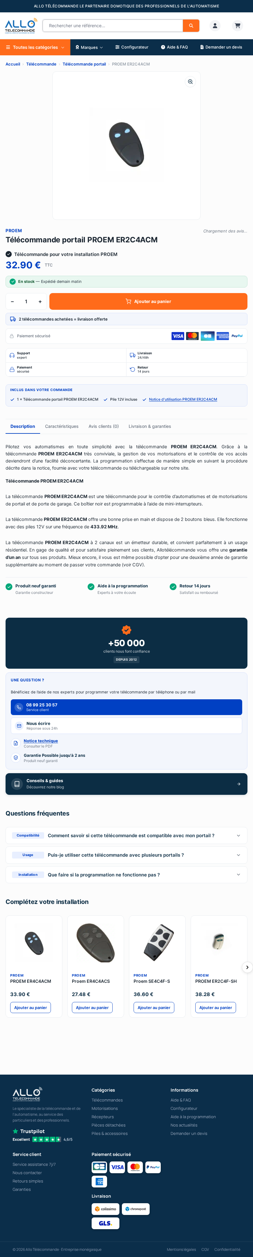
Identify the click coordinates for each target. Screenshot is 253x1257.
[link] (215, 25)
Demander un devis (189, 1133)
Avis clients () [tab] (104, 426)
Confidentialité (227, 1249)
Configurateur (184, 1108)
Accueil (13, 64)
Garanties (22, 1189)
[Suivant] (247, 967)
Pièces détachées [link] (109, 1125)
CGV (205, 1249)
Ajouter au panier (152, 301)
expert (23, 355)
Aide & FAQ (181, 1100)
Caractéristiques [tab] (62, 426)
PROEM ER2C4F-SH (216, 981)
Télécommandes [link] (107, 1100)
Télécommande (41, 64)
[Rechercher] (191, 25)
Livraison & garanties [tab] (150, 426)
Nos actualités (184, 1125)
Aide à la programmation (193, 1116)
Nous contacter (27, 1172)
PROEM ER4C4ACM (30, 981)
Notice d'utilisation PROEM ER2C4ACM (183, 399)
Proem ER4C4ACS (91, 981)
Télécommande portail (84, 64)
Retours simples (28, 1181)
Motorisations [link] (105, 1108)
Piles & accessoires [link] (110, 1133)
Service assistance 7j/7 (34, 1164)
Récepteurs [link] (103, 1116)
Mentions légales (181, 1249)
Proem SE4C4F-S (152, 981)
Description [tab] (22, 426)
